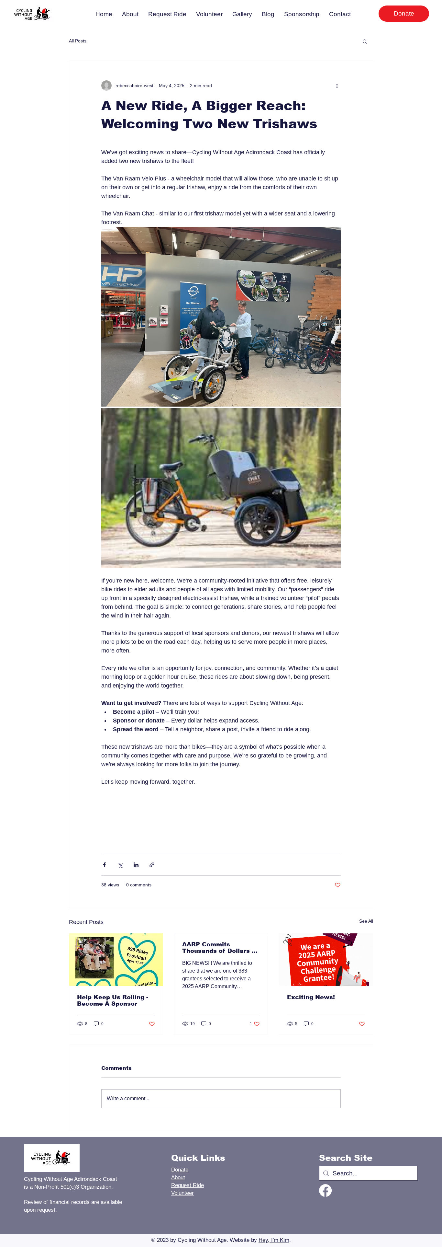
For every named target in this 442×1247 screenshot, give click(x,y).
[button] (365, 41)
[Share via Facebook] (104, 865)
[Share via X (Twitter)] (120, 865)
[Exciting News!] (326, 959)
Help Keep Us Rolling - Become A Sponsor (112, 1000)
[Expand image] (221, 317)
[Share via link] (152, 865)
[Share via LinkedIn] (136, 865)
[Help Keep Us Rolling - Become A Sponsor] (116, 959)
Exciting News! (311, 997)
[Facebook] (325, 1190)
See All (366, 921)
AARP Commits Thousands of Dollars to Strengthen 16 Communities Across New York (220, 947)
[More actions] (337, 85)
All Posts (77, 40)
